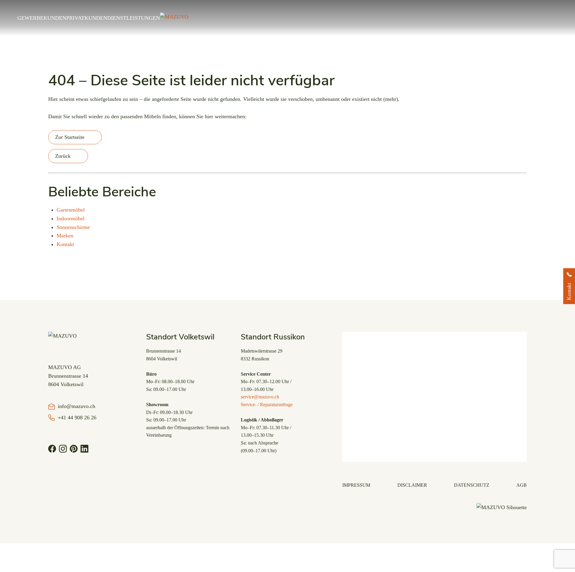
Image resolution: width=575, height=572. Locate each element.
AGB (521, 485)
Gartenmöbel (71, 210)
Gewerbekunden (41, 18)
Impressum (356, 485)
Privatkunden (86, 18)
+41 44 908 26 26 (77, 418)
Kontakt (65, 244)
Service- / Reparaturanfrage (267, 404)
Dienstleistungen (133, 18)
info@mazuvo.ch (76, 406)
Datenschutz (471, 485)
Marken (65, 236)
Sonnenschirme (73, 227)
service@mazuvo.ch (260, 396)
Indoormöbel (70, 218)
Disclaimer (412, 485)
